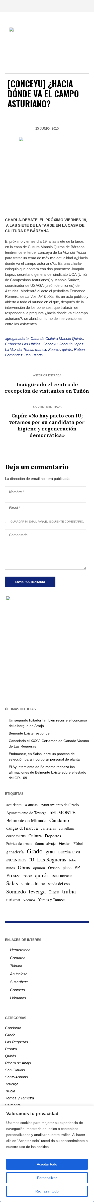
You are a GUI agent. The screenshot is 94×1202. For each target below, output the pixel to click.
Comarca (17, 958)
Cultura (35, 836)
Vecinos (29, 899)
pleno (67, 867)
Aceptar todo (47, 1164)
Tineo (54, 892)
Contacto (17, 990)
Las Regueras (51, 859)
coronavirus (16, 836)
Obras (24, 867)
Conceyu (50, 344)
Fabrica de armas (19, 843)
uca (28, 355)
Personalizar (47, 1178)
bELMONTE (62, 812)
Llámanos (18, 998)
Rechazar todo (47, 1191)
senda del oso (59, 883)
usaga (38, 355)
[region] (47, 1153)
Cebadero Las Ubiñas (23, 344)
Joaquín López (71, 344)
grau (50, 851)
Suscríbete (19, 982)
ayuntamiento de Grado (60, 805)
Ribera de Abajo (18, 1063)
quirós (67, 349)
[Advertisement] (47, 653)
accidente (14, 805)
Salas (12, 883)
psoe (28, 875)
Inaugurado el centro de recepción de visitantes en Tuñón (47, 387)
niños (10, 867)
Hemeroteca (20, 950)
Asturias (31, 805)
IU (31, 860)
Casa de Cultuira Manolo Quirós (57, 338)
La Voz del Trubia (19, 349)
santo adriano (33, 883)
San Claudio (15, 1070)
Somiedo (16, 891)
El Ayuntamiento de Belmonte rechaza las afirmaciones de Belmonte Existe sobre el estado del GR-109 (47, 772)
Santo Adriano (16, 1077)
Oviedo (54, 867)
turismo (13, 899)
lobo (72, 859)
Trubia (10, 1091)
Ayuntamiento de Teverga (26, 812)
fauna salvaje (45, 843)
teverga (37, 891)
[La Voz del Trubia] (47, 30)
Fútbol (78, 843)
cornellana (66, 828)
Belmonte (13, 1105)
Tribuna (16, 966)
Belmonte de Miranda (26, 820)
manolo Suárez (47, 349)
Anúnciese (18, 974)
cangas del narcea (22, 828)
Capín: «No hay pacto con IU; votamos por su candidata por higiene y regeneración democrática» (47, 426)
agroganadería (17, 338)
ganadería (15, 852)
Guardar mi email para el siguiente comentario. (47, 521)
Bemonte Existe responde (29, 733)
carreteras (48, 828)
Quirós (10, 1056)
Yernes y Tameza (51, 899)
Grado (35, 851)
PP (77, 867)
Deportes (53, 836)
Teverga (11, 1084)
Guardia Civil (69, 852)
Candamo (59, 820)
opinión (39, 867)
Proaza (13, 875)
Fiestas (64, 843)
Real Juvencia (62, 875)
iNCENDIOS (16, 859)
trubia (69, 891)
